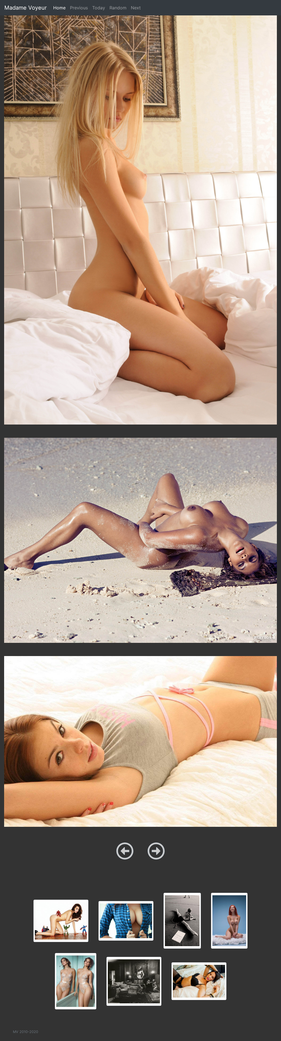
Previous (79, 7)
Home (60, 7)
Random (118, 7)
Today (98, 7)
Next (136, 7)
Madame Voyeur (25, 7)
